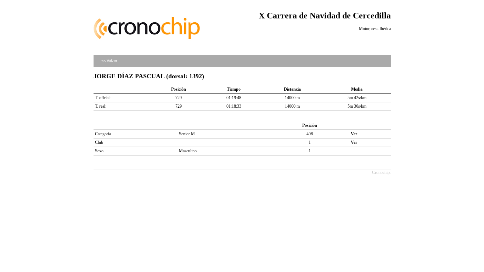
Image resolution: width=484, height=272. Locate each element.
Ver (354, 133)
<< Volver (109, 60)
